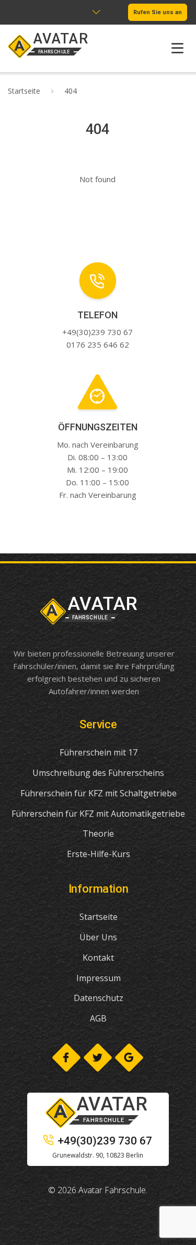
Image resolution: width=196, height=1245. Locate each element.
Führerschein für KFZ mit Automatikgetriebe (98, 813)
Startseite (24, 91)
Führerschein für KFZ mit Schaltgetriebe (98, 793)
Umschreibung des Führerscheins (98, 773)
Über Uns (98, 937)
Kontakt (98, 957)
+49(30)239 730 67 (104, 1141)
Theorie (98, 833)
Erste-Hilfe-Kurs (98, 854)
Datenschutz (98, 998)
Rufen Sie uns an (157, 12)
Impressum (98, 978)
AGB (98, 1018)
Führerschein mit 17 (98, 752)
